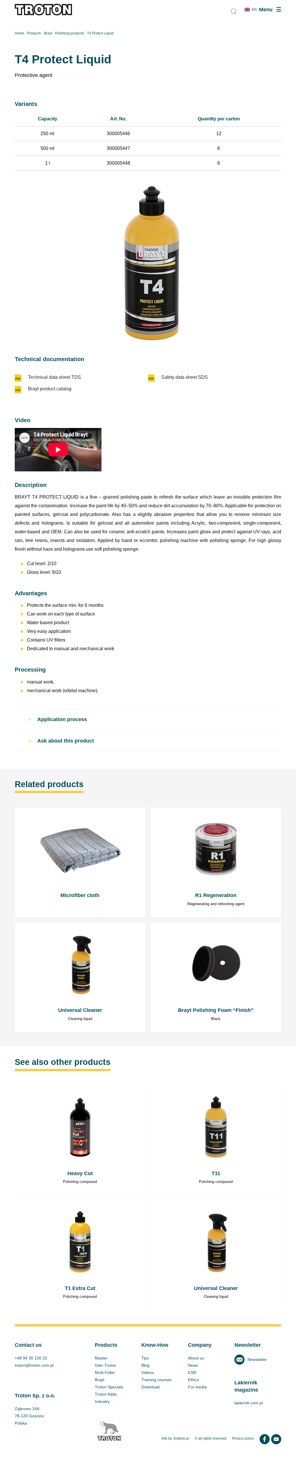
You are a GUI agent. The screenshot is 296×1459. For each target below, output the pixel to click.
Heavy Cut (80, 1140)
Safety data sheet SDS (184, 377)
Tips (145, 1358)
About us (196, 1358)
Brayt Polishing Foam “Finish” (216, 977)
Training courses (156, 1379)
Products (34, 33)
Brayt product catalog (49, 388)
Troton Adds (106, 1394)
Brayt (48, 33)
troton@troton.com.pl (34, 1365)
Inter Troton (105, 1365)
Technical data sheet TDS (54, 377)
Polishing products (69, 33)
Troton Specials (109, 1387)
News (193, 1365)
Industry (102, 1401)
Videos (147, 1372)
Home (19, 33)
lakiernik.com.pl (248, 1403)
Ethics (193, 1379)
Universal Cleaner (80, 977)
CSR (192, 1372)
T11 (216, 1140)
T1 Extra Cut (80, 1255)
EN (254, 10)
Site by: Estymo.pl (175, 1438)
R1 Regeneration (216, 862)
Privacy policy (243, 1438)
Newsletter (257, 1359)
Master (101, 1358)
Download (150, 1387)
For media (197, 1387)
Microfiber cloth (80, 862)
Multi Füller (105, 1372)
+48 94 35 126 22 (31, 1358)
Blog (145, 1365)
